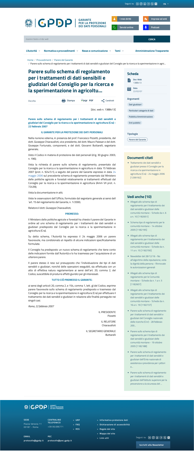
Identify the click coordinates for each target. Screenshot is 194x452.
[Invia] (152, 39)
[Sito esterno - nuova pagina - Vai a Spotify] (168, 437)
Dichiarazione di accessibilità (115, 424)
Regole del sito (107, 429)
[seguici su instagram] (141, 3)
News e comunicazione (95, 51)
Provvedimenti (43, 60)
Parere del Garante (63, 60)
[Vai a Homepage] (44, 410)
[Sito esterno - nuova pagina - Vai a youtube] (157, 437)
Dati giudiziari (135, 104)
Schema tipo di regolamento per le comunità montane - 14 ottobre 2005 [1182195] (147, 226)
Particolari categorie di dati (141, 110)
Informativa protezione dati (114, 420)
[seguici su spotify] (156, 3)
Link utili (104, 438)
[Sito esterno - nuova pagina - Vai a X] (165, 437)
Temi (118, 51)
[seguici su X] (152, 3)
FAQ (78, 424)
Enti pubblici (134, 122)
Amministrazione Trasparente (152, 51)
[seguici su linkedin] (137, 3)
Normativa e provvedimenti (59, 51)
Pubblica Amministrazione (141, 116)
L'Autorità (31, 51)
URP (78, 420)
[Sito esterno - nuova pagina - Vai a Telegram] (161, 437)
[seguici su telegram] (148, 3)
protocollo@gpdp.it (34, 440)
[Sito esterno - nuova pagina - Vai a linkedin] (149, 437)
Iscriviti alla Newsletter (151, 444)
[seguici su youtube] (144, 3)
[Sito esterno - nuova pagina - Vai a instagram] (153, 437)
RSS (78, 429)
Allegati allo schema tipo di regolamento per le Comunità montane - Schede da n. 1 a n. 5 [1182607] (146, 278)
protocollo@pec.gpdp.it (60, 440)
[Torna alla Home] (66, 22)
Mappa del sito (107, 433)
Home (30, 60)
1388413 (137, 82)
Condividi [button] (110, 100)
